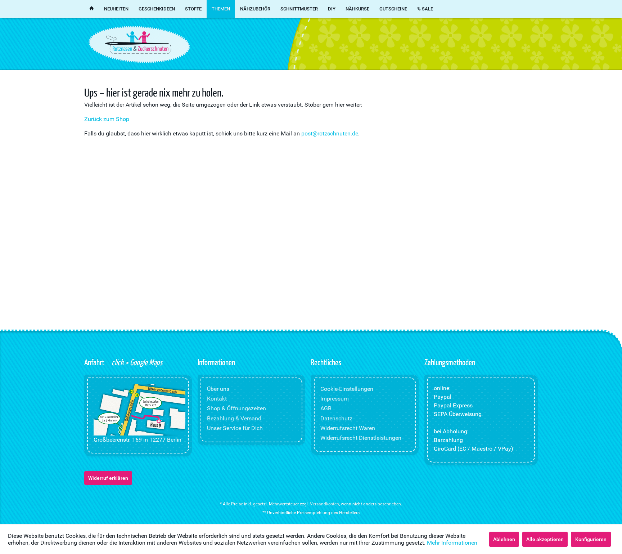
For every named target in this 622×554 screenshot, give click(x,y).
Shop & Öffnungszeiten (236, 408)
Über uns (218, 388)
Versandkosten (324, 503)
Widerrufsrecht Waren (347, 428)
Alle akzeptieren (545, 539)
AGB (326, 408)
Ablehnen (504, 539)
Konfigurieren (591, 539)
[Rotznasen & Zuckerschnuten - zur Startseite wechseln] (138, 42)
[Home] (91, 9)
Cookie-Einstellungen (346, 388)
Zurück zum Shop (106, 119)
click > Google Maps (136, 362)
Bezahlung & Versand (234, 418)
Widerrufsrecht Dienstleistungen (360, 437)
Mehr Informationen (452, 542)
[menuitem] (91, 9)
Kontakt (217, 398)
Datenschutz (336, 418)
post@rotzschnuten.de (329, 133)
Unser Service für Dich (235, 428)
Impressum (334, 398)
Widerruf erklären (108, 478)
